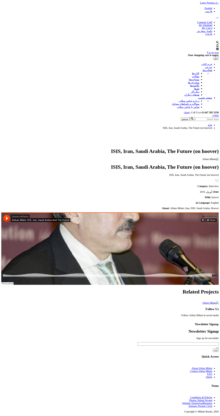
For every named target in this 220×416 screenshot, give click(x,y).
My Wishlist (205, 25)
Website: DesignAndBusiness (197, 403)
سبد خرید (213, 52)
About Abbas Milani (201, 368)
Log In (208, 34)
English (208, 8)
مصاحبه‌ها (194, 79)
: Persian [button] (209, 2)
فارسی (208, 11)
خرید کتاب (206, 64)
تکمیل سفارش (204, 31)
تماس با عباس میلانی (188, 107)
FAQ (209, 374)
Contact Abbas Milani (201, 371)
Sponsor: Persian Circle (200, 406)
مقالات (195, 76)
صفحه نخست (205, 97)
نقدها (196, 88)
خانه (210, 125)
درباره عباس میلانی (189, 100)
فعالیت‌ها (207, 70)
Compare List (204, 22)
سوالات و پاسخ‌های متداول (185, 104)
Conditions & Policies (201, 397)
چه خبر (208, 67)
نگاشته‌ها (194, 85)
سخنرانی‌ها (193, 82)
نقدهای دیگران (191, 94)
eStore (209, 377)
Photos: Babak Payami (200, 400)
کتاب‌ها (195, 73)
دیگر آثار (195, 91)
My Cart (207, 28)
